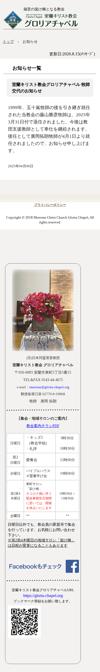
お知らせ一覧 (27, 68)
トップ (8, 42)
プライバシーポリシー (50, 205)
